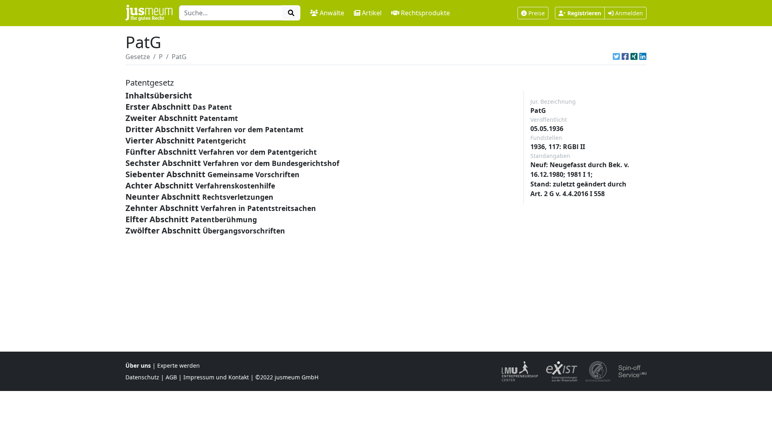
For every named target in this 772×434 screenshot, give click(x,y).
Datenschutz (142, 377)
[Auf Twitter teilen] (616, 56)
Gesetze (137, 56)
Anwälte (332, 12)
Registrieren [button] (584, 13)
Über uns (138, 365)
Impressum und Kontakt (216, 377)
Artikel (372, 12)
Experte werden (178, 365)
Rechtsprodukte (425, 12)
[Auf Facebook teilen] (625, 56)
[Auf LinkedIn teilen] (643, 56)
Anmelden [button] (628, 13)
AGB (171, 377)
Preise (536, 13)
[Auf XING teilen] (634, 56)
